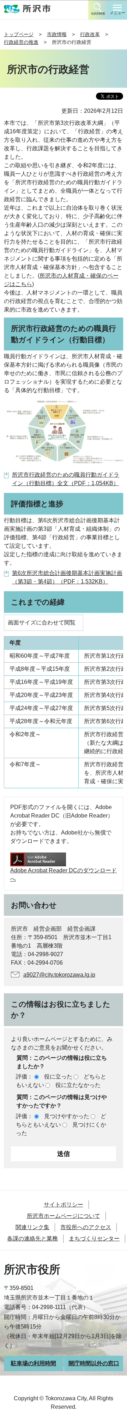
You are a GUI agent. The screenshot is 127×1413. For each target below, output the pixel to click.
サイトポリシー (63, 1205)
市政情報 (57, 34)
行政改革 (90, 34)
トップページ (19, 34)
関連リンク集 (32, 1227)
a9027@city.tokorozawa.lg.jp (59, 975)
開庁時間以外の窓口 (93, 1363)
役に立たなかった (78, 1085)
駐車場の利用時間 (33, 1363)
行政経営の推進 (21, 42)
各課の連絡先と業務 (32, 1238)
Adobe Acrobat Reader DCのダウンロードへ (63, 874)
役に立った (58, 1077)
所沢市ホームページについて (63, 1216)
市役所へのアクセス (85, 1227)
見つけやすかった (66, 1116)
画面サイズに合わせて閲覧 (41, 623)
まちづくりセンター (94, 1238)
